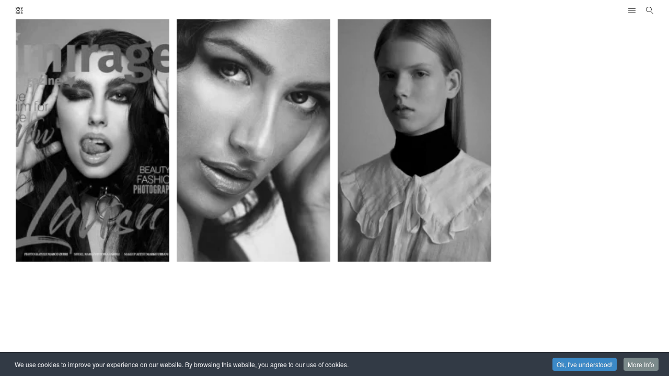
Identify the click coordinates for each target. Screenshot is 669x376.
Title (108, 60)
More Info (641, 364)
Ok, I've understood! (585, 364)
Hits (80, 60)
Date (51, 60)
